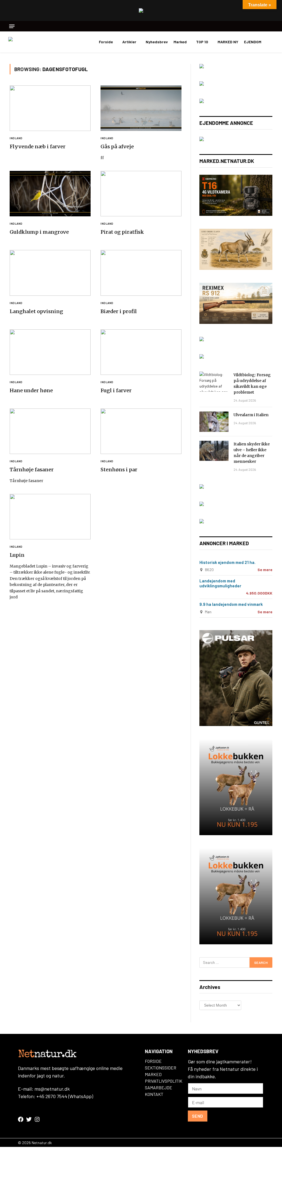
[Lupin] (50, 516)
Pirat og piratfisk (122, 232)
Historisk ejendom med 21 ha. (227, 562)
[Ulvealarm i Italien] (214, 422)
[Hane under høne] (50, 352)
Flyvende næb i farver (38, 146)
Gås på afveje (117, 146)
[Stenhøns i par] (141, 431)
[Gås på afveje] (141, 108)
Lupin (17, 555)
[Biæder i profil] (141, 272)
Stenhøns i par (119, 469)
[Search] (272, 26)
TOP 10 (202, 41)
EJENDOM (252, 41)
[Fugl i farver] (141, 352)
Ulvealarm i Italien (251, 414)
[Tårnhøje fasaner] (50, 431)
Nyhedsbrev (157, 41)
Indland (16, 138)
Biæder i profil (119, 311)
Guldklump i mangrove (39, 232)
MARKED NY (228, 41)
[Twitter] (29, 1119)
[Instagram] (37, 1119)
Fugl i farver (116, 390)
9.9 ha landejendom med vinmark (231, 604)
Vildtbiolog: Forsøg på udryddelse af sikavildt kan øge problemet (252, 383)
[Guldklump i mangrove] (50, 193)
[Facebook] (20, 1119)
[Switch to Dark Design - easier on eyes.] (271, 42)
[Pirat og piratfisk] (141, 193)
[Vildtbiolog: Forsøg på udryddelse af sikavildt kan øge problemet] (214, 382)
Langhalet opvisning (36, 311)
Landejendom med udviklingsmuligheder (220, 583)
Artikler (129, 41)
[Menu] (12, 26)
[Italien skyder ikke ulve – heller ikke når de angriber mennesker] (214, 451)
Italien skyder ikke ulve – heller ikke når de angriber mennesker (252, 453)
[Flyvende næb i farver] (50, 108)
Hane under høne (31, 390)
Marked (180, 41)
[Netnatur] (35, 42)
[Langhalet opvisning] (50, 272)
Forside (106, 41)
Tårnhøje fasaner (32, 469)
